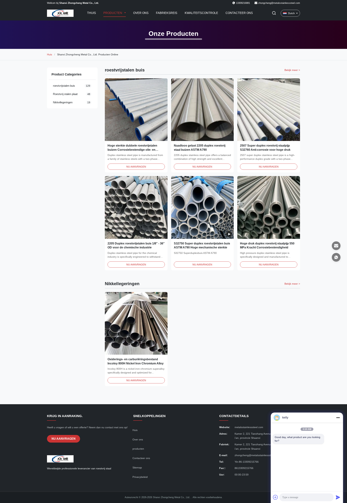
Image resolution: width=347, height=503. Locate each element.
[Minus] (338, 417)
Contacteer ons (239, 12)
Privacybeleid (140, 476)
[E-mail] (336, 245)
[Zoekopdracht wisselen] (274, 13)
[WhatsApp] (336, 257)
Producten (113, 12)
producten (138, 448)
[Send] (338, 497)
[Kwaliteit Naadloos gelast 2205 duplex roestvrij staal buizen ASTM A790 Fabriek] (202, 109)
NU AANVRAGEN (136, 166)
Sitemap (137, 467)
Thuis (91, 12)
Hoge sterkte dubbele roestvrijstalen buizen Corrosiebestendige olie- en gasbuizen (132, 149)
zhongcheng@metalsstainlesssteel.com (279, 3)
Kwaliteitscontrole (201, 12)
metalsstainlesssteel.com (249, 427)
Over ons (141, 12)
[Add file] (275, 497)
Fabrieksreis (166, 12)
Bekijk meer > (292, 70)
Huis (49, 54)
